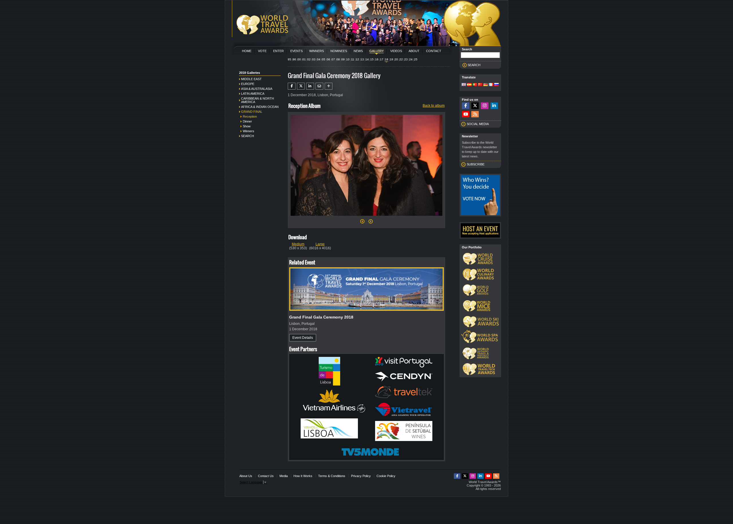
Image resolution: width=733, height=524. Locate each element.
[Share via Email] (319, 86)
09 (343, 59)
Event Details (302, 338)
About (414, 51)
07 (333, 59)
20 (396, 59)
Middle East (251, 79)
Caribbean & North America (257, 100)
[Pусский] (496, 85)
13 (362, 59)
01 (304, 59)
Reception (250, 116)
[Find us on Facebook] (465, 105)
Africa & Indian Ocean (260, 106)
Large (320, 244)
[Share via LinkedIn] (310, 86)
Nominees (338, 51)
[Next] (366, 217)
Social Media (478, 124)
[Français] (491, 85)
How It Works (302, 476)
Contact (433, 51)
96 (294, 59)
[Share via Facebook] (291, 86)
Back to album (434, 106)
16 (377, 59)
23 (406, 59)
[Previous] (362, 223)
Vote (262, 51)
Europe (247, 84)
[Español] (469, 85)
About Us (245, 476)
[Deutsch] (485, 85)
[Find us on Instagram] (484, 105)
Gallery (376, 51)
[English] (464, 85)
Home (246, 51)
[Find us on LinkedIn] (494, 105)
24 (411, 59)
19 (391, 59)
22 (401, 59)
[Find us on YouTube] (465, 114)
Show (247, 126)
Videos (396, 51)
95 (289, 59)
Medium (298, 244)
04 (318, 59)
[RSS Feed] (475, 114)
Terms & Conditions (331, 476)
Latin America (252, 93)
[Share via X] (300, 86)
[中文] (480, 85)
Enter (278, 51)
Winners (316, 51)
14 (367, 59)
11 (352, 59)
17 (381, 59)
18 (386, 59)
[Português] (474, 85)
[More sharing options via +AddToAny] (328, 86)
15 (372, 59)
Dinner (247, 121)
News (358, 51)
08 (338, 59)
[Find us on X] (475, 105)
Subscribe (475, 164)
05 (323, 59)
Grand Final (251, 111)
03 (314, 59)
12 (357, 59)
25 (415, 59)
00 (299, 59)
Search (247, 136)
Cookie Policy (386, 476)
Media (283, 476)
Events (296, 51)
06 (328, 59)
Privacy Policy (361, 476)
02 (309, 59)
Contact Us (266, 476)
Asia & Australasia (256, 88)
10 (348, 59)
